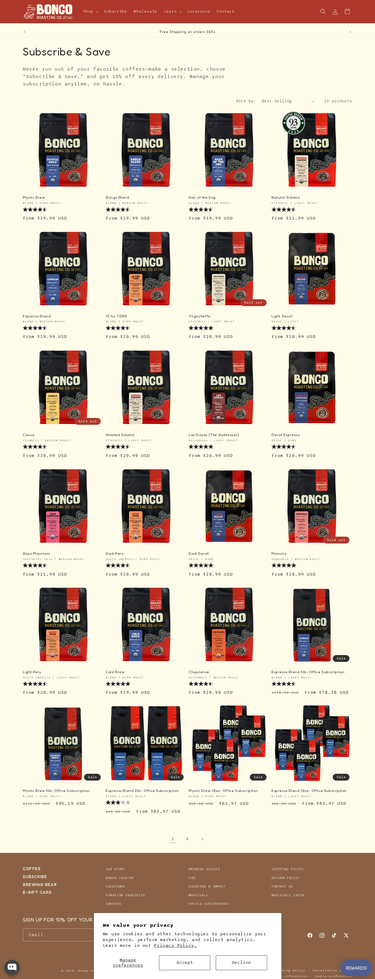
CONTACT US (282, 886)
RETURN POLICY (286, 878)
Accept (185, 962)
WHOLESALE (198, 895)
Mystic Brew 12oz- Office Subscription (223, 790)
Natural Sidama (286, 197)
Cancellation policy (332, 970)
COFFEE (32, 868)
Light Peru (32, 672)
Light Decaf (282, 316)
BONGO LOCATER (120, 878)
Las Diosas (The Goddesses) (214, 434)
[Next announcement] (350, 32)
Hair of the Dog (202, 197)
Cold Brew (115, 672)
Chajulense (199, 672)
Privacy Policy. (175, 945)
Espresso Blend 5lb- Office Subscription (308, 672)
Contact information (287, 976)
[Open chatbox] (12, 967)
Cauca (29, 434)
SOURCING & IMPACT (207, 886)
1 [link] (172, 839)
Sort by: (246, 101)
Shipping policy (289, 970)
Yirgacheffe (200, 316)
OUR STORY (115, 869)
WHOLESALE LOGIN (288, 895)
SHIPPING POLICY (288, 869)
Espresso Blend (37, 316)
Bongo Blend (117, 197)
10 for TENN (116, 316)
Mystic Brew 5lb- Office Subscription (56, 790)
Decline (241, 962)
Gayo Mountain (36, 553)
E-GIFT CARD (37, 892)
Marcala (279, 553)
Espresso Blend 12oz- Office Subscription (309, 790)
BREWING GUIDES (204, 869)
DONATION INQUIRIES (125, 895)
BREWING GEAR (40, 884)
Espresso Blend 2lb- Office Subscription (142, 790)
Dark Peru (115, 553)
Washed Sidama (120, 434)
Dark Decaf (199, 553)
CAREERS (113, 904)
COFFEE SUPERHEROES (209, 904)
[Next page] (202, 839)
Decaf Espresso (286, 434)
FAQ (192, 878)
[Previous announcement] (25, 32)
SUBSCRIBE (35, 876)
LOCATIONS (115, 886)
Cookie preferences (333, 976)
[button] (90, 11)
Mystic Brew (34, 197)
